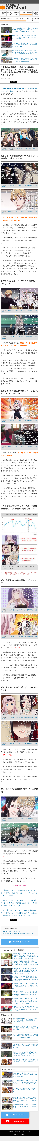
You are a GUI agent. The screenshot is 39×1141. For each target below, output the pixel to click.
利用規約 (11, 1131)
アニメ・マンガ (9, 13)
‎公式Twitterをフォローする (21, 942)
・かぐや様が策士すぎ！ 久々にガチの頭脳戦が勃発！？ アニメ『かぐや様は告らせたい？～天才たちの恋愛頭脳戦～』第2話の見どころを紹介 (19, 912)
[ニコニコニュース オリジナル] (13, 7)
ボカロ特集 (16, 13)
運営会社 (17, 1131)
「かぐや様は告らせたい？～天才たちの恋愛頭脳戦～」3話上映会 (19, 186)
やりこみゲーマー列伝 (33, 19)
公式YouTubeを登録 (17, 1121)
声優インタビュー (6, 18)
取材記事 (29, 12)
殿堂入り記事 (19, 18)
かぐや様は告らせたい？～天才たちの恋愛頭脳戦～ (19, 933)
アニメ (18, 932)
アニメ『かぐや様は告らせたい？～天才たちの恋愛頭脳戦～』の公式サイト (19, 149)
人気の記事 (3, 13)
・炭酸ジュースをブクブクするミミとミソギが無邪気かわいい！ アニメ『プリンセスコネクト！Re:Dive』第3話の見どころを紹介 (19, 902)
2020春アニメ (8, 932)
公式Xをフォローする (17, 1115)
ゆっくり (22, 12)
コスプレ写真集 (36, 13)
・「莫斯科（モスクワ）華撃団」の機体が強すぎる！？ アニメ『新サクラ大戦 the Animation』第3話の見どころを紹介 (19, 893)
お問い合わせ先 (26, 1131)
